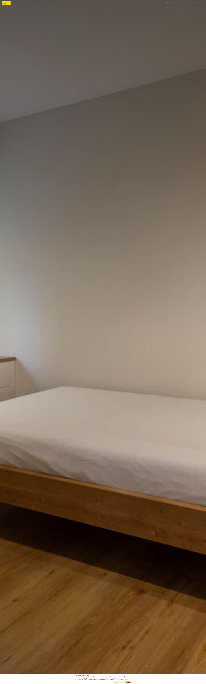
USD (203, 2)
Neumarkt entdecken (190, 2)
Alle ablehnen (122, 682)
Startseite (160, 2)
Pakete (197, 2)
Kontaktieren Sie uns (174, 2)
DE (200, 2)
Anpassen (116, 682)
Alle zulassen (128, 682)
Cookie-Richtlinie (125, 679)
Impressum (182, 2)
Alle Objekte (166, 2)
